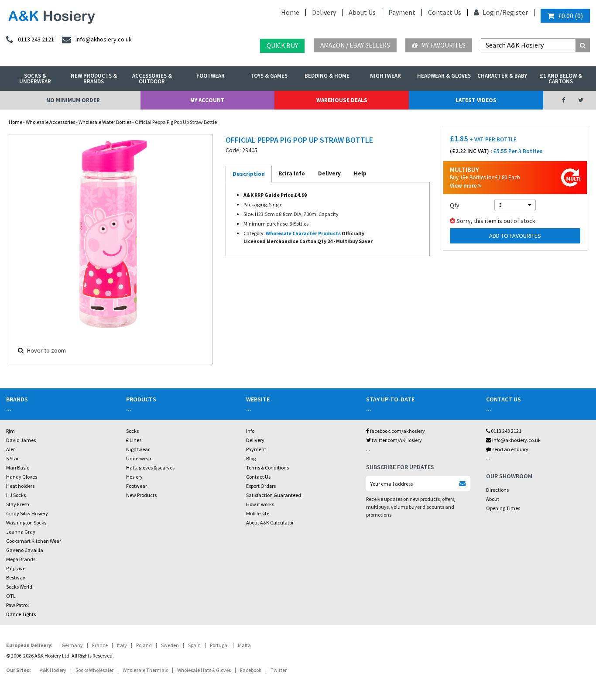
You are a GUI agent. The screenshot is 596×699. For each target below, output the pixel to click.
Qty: (455, 205)
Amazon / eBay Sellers (355, 45)
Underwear (138, 458)
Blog (251, 458)
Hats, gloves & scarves (150, 467)
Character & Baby (502, 75)
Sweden (170, 645)
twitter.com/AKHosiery (396, 440)
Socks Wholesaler (94, 670)
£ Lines (133, 440)
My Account (207, 100)
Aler (10, 449)
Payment (401, 12)
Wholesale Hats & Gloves (204, 670)
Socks (132, 431)
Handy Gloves (21, 476)
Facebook (250, 670)
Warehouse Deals (341, 100)
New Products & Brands (94, 78)
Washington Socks (26, 522)
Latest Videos (476, 100)
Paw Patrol (17, 605)
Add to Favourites (515, 236)
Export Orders (261, 486)
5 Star (12, 458)
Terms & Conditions (267, 467)
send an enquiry (509, 449)
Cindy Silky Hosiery (27, 513)
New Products (141, 495)
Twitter (279, 670)
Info (250, 431)
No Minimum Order (73, 100)
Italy (122, 645)
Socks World (19, 586)
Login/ (491, 12)
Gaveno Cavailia (24, 550)
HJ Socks (16, 495)
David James (21, 440)
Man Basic (17, 467)
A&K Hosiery (53, 670)
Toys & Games (269, 75)
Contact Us (444, 12)
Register (515, 12)
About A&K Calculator (270, 522)
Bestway (15, 577)
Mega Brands (20, 559)
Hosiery (134, 476)
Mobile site (257, 513)
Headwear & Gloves (444, 75)
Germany (72, 645)
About (492, 499)
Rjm (10, 431)
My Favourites (443, 45)
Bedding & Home (327, 75)
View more (464, 185)
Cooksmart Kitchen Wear (33, 541)
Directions (497, 490)
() (570, 15)
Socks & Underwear (35, 78)
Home (290, 12)
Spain (194, 645)
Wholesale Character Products (303, 233)
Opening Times (503, 508)
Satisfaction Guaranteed (273, 495)
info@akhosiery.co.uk (516, 440)
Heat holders (20, 486)
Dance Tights (21, 614)
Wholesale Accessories (50, 122)
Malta (244, 645)
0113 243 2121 (505, 431)
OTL (11, 596)
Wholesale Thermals (145, 670)
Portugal (219, 645)
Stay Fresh (17, 504)
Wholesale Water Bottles (105, 122)
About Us (362, 12)
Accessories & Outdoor (152, 78)
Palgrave (15, 568)
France (100, 645)
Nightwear (385, 75)
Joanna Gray (20, 531)
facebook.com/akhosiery (397, 431)
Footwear (210, 75)
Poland (144, 645)
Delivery (324, 12)
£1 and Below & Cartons (561, 78)
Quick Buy (282, 45)
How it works (260, 504)
